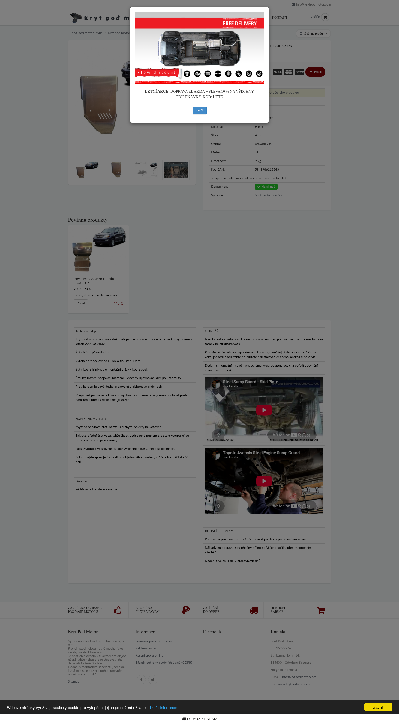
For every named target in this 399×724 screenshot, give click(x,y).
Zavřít (200, 110)
